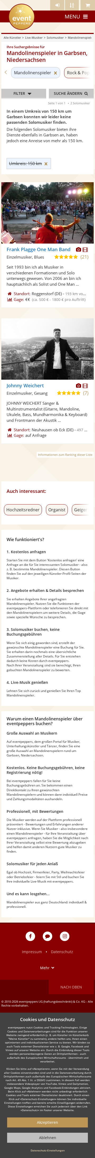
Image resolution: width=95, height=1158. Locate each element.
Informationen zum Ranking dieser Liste (65, 455)
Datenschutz (62, 951)
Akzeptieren (47, 1122)
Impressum (32, 951)
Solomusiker (55, 37)
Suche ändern (68, 93)
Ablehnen (47, 1137)
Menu (72, 16)
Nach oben (71, 986)
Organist (56, 510)
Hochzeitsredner (23, 510)
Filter (19, 93)
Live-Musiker (33, 37)
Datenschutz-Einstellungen (48, 1150)
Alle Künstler (12, 37)
